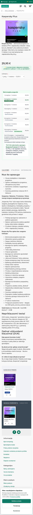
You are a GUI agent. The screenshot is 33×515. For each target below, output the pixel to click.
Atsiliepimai (15, 170)
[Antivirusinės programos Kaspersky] (5, 6)
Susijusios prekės (10, 370)
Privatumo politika (15, 496)
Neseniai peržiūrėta (11, 403)
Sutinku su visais (16, 501)
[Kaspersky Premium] (10, 379)
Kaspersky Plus (9, 419)
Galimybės (5, 170)
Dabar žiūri (24, 403)
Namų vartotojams (9, 10)
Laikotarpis (4, 73)
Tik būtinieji (16, 506)
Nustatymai (16, 510)
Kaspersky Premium (12, 147)
